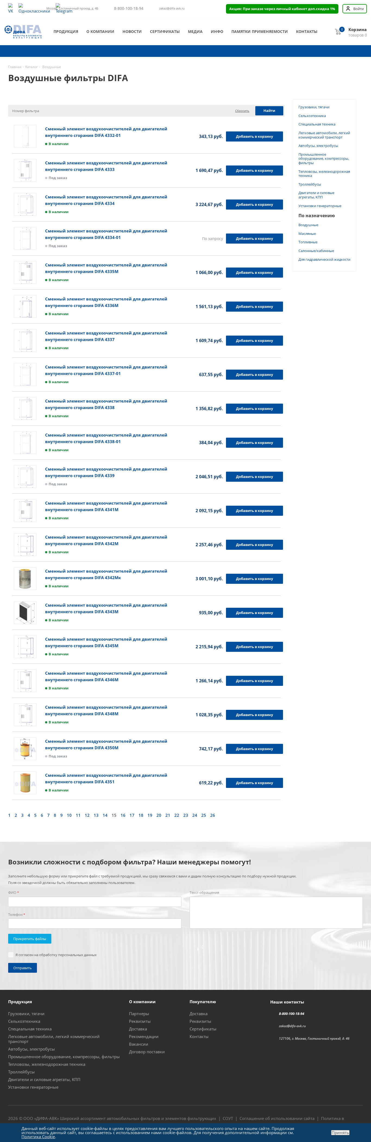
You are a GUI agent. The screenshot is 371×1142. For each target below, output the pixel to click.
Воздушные (308, 224)
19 (149, 815)
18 (141, 815)
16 (123, 815)
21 (167, 815)
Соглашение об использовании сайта (277, 1118)
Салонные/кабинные (316, 250)
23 (185, 815)
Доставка (138, 1029)
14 (105, 815)
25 (203, 815)
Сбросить (242, 111)
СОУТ (228, 1118)
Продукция (66, 31)
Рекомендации (144, 1036)
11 (78, 815)
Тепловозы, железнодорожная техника (324, 173)
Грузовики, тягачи (313, 107)
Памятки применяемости (259, 31)
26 (212, 815)
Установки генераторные (319, 205)
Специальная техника (316, 124)
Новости (132, 31)
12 (87, 815)
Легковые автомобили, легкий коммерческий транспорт (324, 135)
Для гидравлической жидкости (324, 259)
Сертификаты (165, 31)
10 (69, 815)
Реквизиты (140, 1021)
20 (158, 815)
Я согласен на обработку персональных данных (56, 954)
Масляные (307, 233)
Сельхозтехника (312, 115)
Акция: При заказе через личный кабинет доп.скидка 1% (282, 8)
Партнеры (139, 1013)
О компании (100, 31)
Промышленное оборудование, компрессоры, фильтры (323, 158)
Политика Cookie (38, 1136)
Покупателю (203, 1001)
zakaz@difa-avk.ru (172, 8)
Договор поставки (147, 1051)
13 (96, 815)
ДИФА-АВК (46, 1118)
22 (176, 815)
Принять (340, 1132)
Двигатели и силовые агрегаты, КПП (316, 194)
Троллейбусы (309, 184)
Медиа (195, 31)
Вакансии (138, 1044)
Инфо (217, 31)
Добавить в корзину (254, 136)
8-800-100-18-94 (128, 8)
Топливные (307, 242)
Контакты (306, 31)
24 (194, 815)
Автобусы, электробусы (318, 145)
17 (132, 815)
